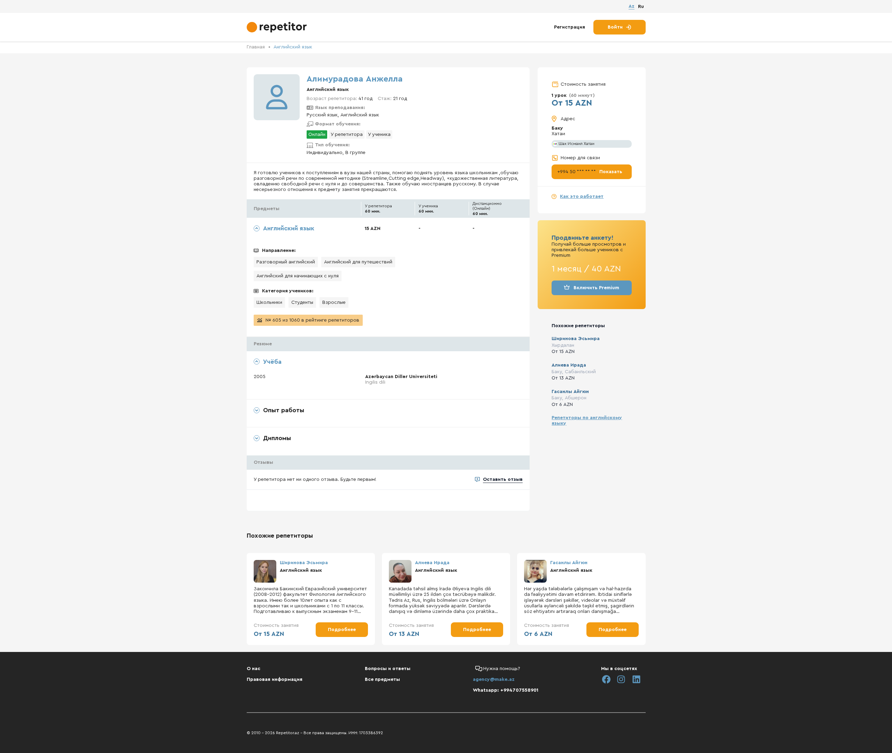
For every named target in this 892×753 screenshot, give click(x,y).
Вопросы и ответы (387, 668)
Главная (256, 47)
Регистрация (569, 27)
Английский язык (293, 47)
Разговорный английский (285, 262)
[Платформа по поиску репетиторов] (277, 27)
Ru (641, 6)
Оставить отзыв (503, 479)
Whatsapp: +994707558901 (505, 690)
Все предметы (382, 679)
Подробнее (342, 629)
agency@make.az (494, 679)
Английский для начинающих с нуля (297, 276)
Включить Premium (596, 287)
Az (632, 6)
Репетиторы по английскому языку (587, 420)
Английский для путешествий (358, 262)
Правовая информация (274, 679)
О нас (253, 668)
